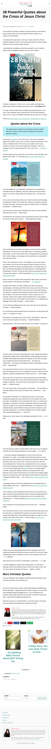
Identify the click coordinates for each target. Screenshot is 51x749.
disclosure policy (26, 26)
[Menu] (2, 4)
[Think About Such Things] (25, 3)
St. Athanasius (36, 281)
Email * (26, 696)
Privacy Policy (15, 673)
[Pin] (12, 55)
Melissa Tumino (7, 625)
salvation (14, 139)
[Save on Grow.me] (35, 623)
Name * (6, 695)
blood (25, 468)
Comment (6, 676)
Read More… (38, 618)
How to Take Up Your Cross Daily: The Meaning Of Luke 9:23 (28, 118)
